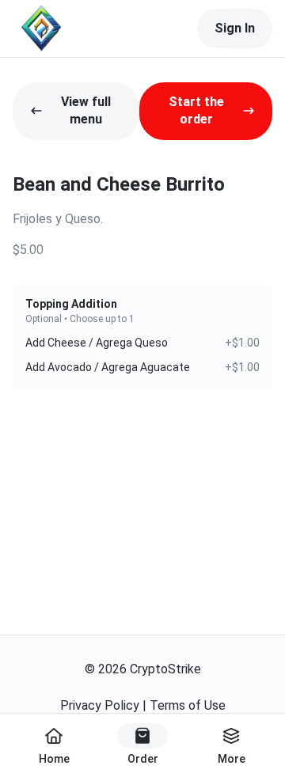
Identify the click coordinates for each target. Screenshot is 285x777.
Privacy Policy (99, 705)
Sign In (235, 28)
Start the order (196, 110)
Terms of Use (188, 705)
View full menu (86, 110)
